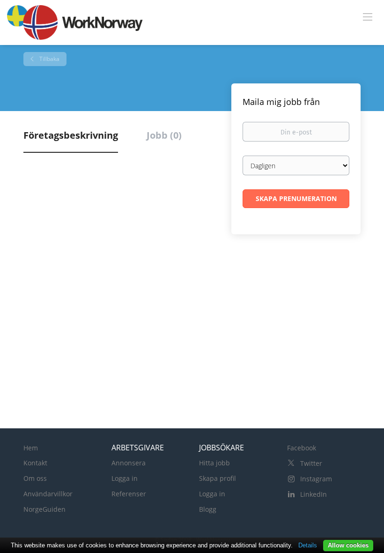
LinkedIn (313, 494)
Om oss (35, 478)
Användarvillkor (48, 493)
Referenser (128, 493)
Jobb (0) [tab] (164, 135)
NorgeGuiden (44, 509)
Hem (30, 447)
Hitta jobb (214, 462)
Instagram (316, 478)
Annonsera (128, 462)
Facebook (301, 447)
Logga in (124, 478)
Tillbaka (48, 59)
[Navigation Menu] (367, 16)
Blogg (207, 509)
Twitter (311, 463)
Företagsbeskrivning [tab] (70, 135)
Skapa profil (217, 478)
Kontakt (35, 462)
